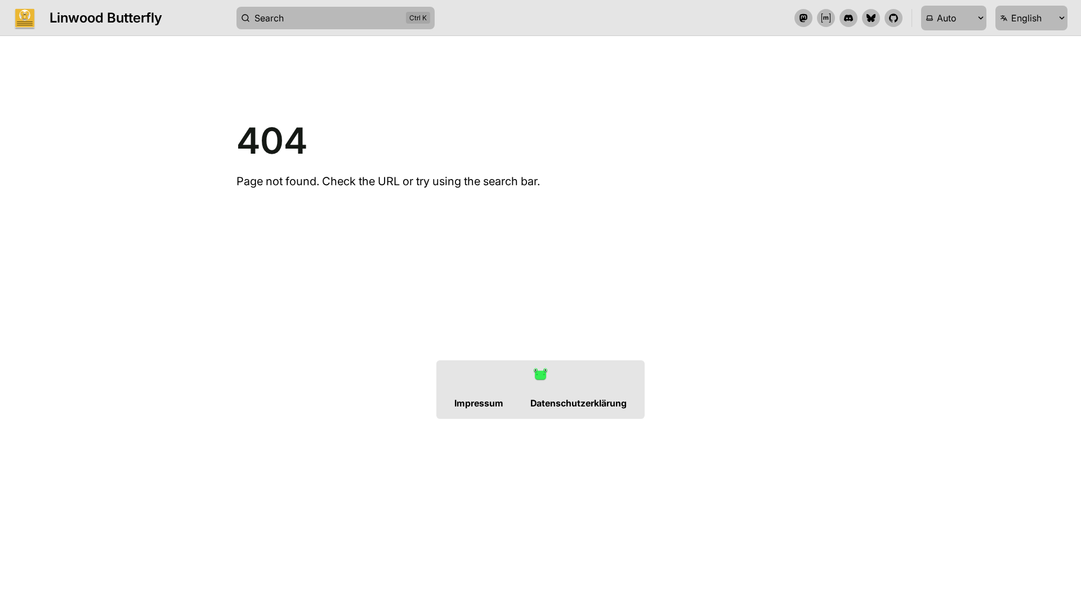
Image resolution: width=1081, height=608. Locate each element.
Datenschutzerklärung (578, 403)
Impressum (478, 403)
